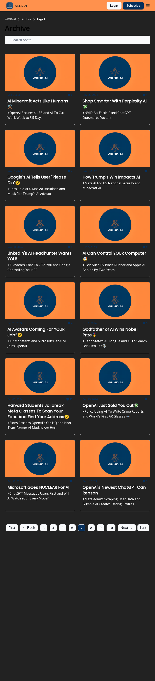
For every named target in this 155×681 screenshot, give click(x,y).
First (11, 528)
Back (31, 528)
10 (111, 528)
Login (114, 5)
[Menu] (147, 5)
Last (143, 528)
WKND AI (10, 19)
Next (124, 528)
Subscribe (133, 5)
